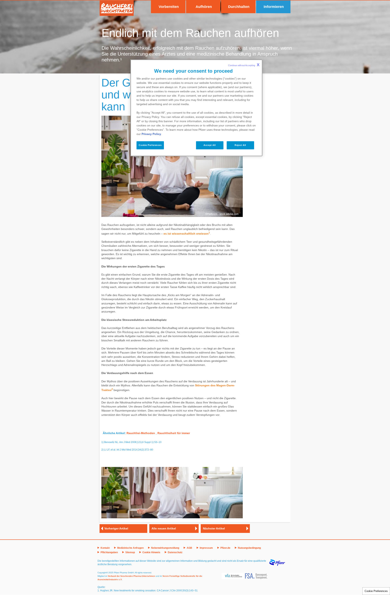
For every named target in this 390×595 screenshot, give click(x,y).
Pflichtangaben (109, 552)
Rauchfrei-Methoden (141, 433)
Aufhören (204, 7)
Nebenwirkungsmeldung (165, 547)
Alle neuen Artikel (164, 528)
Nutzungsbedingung (249, 547)
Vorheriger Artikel (116, 528)
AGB (189, 547)
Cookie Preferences (376, 591)
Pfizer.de (225, 547)
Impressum (206, 547)
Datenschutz (175, 552)
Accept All (210, 145)
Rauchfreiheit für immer (173, 433)
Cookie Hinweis (151, 552)
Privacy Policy (151, 134)
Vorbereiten (169, 7)
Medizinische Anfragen (130, 547)
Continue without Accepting (243, 65)
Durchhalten (238, 7)
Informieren (274, 7)
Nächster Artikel (214, 528)
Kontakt (105, 547)
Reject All (240, 145)
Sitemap (130, 552)
